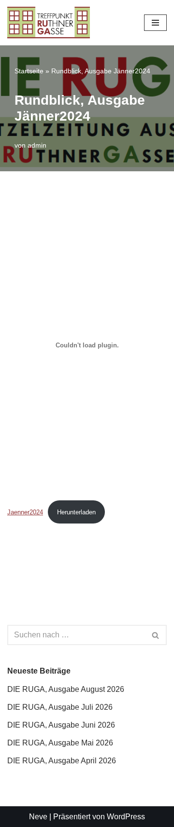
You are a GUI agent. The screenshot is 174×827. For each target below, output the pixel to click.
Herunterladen (76, 512)
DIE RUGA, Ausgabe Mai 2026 (60, 743)
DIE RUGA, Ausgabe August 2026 (65, 689)
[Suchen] (156, 635)
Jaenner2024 (25, 512)
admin (37, 145)
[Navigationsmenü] (155, 22)
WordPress (126, 817)
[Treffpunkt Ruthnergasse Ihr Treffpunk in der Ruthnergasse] (48, 23)
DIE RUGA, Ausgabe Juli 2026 (60, 707)
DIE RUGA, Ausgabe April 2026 (61, 761)
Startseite (29, 71)
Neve (38, 817)
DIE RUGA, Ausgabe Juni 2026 (61, 725)
